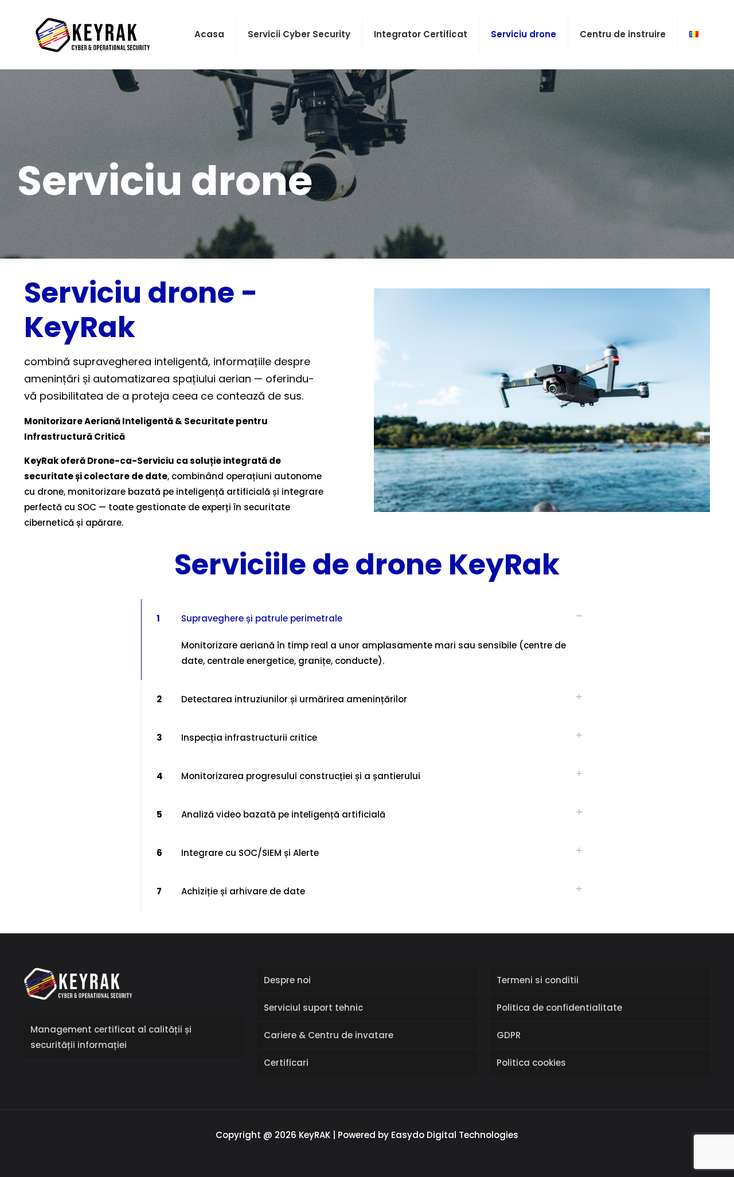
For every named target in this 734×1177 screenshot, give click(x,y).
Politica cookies (531, 1063)
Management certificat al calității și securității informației (111, 1037)
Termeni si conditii (538, 980)
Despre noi (287, 980)
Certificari (286, 1063)
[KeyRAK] (93, 34)
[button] (366, 639)
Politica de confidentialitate (559, 1008)
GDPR (509, 1035)
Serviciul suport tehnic (313, 1008)
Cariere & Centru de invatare (328, 1035)
